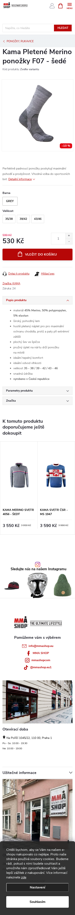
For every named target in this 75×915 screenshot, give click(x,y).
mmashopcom (40, 660)
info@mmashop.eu (41, 646)
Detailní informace (20, 179)
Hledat (63, 28)
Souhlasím (37, 902)
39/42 (23, 219)
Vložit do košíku (41, 254)
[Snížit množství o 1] (68, 241)
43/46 (37, 219)
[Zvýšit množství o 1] (68, 236)
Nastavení (37, 887)
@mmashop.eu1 (40, 667)
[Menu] (69, 5)
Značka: (11, 283)
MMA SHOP (41, 653)
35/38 (9, 219)
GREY (10, 201)
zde (23, 877)
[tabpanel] (19, 488)
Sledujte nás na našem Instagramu (38, 569)
